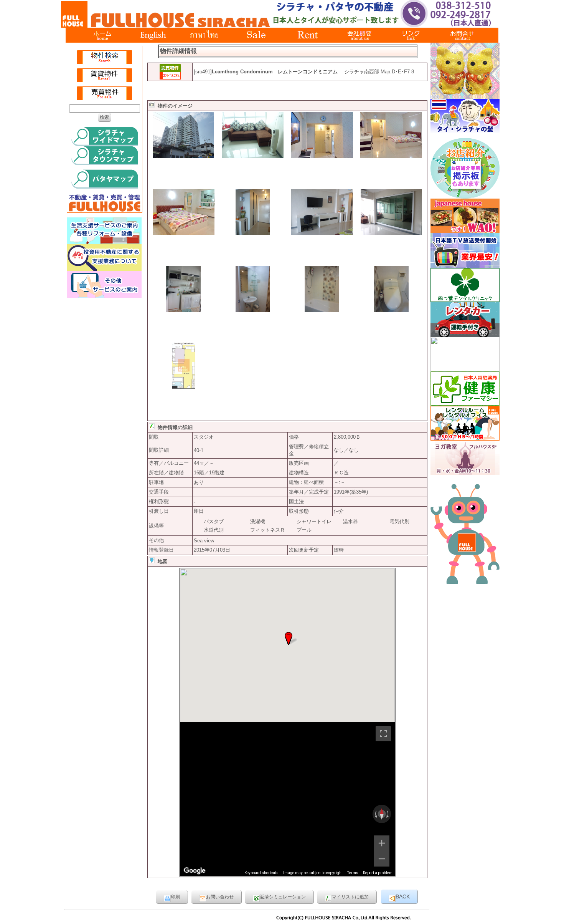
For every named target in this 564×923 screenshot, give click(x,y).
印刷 (175, 897)
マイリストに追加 (350, 897)
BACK (403, 896)
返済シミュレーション (283, 897)
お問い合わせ (220, 897)
